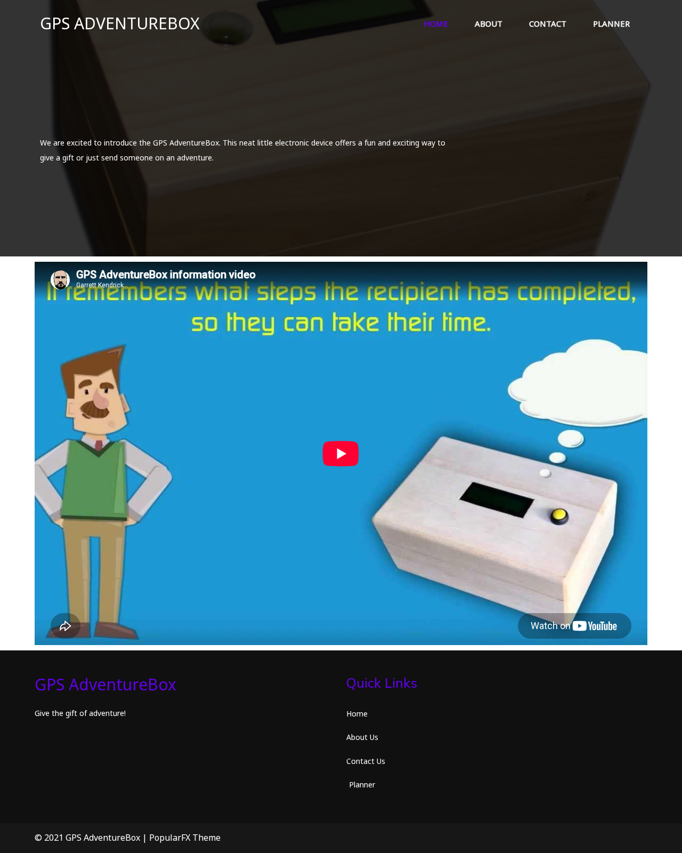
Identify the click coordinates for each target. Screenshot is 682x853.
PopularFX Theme (185, 837)
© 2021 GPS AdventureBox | (92, 837)
